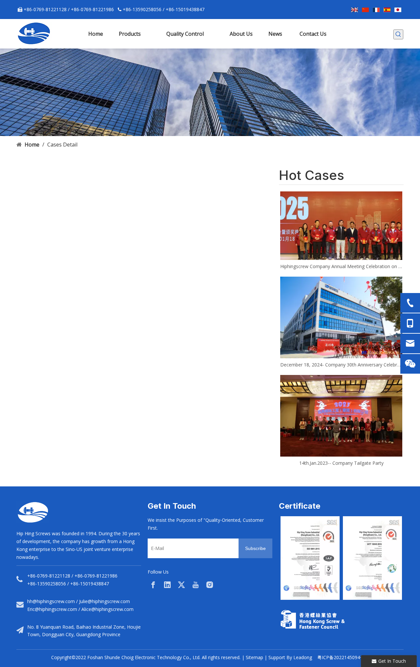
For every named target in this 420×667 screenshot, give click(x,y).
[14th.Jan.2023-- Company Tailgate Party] (341, 415)
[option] (310, 558)
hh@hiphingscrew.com (51, 601)
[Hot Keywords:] (398, 34)
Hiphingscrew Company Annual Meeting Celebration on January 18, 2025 (341, 266)
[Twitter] (181, 584)
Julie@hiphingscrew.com (104, 601)
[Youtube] (195, 584)
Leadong (302, 657)
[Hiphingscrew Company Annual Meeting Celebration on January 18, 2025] (341, 225)
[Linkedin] (167, 584)
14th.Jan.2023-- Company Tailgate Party (341, 463)
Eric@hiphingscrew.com (52, 609)
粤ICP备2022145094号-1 (343, 657)
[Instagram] (209, 584)
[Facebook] (153, 584)
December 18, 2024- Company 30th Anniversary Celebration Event (341, 365)
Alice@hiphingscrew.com (107, 609)
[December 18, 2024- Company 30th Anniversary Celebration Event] (341, 317)
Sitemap (254, 657)
